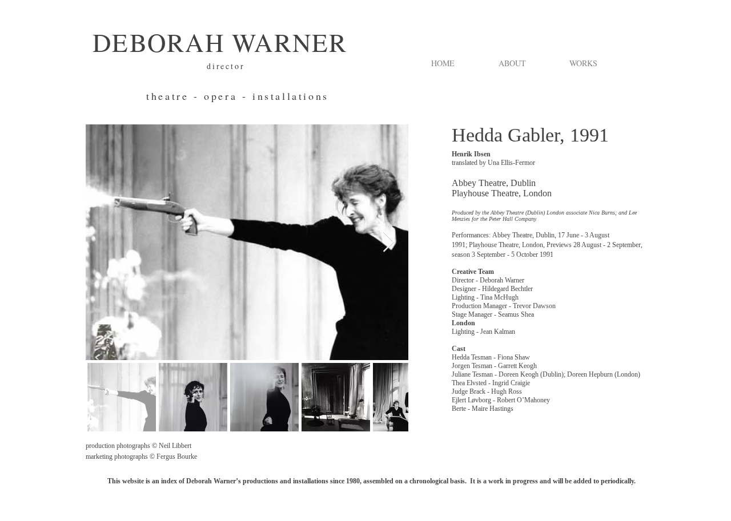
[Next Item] (388, 242)
